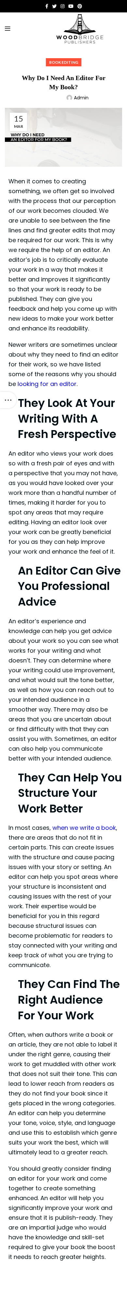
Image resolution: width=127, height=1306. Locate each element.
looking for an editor (47, 384)
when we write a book (84, 828)
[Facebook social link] (46, 6)
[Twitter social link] (54, 6)
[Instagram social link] (62, 6)
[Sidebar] (8, 400)
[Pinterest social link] (80, 6)
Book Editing (63, 62)
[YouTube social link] (71, 6)
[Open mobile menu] (8, 28)
